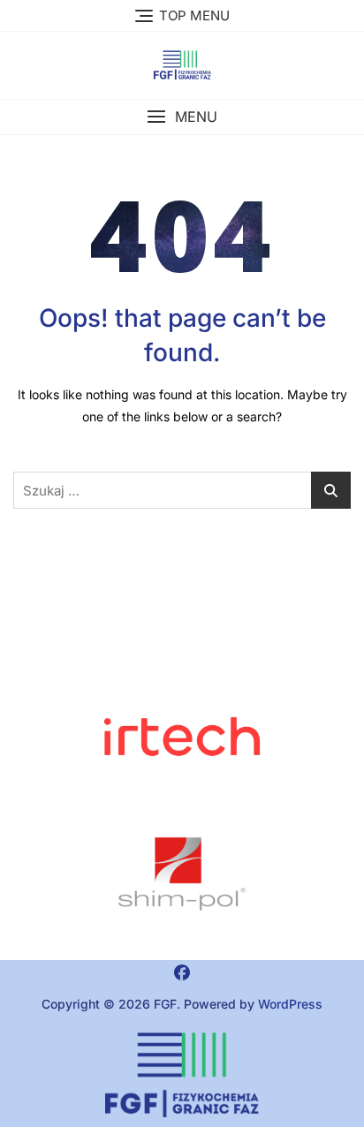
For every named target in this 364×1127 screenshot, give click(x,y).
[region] (182, 874)
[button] (182, 117)
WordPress (290, 1003)
